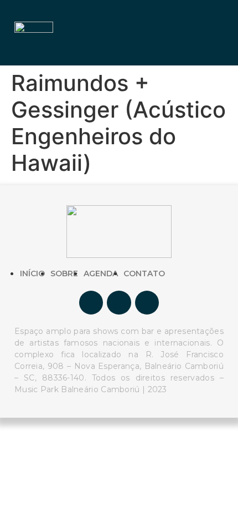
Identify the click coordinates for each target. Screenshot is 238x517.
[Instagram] (91, 303)
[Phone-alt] (147, 303)
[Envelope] (119, 303)
